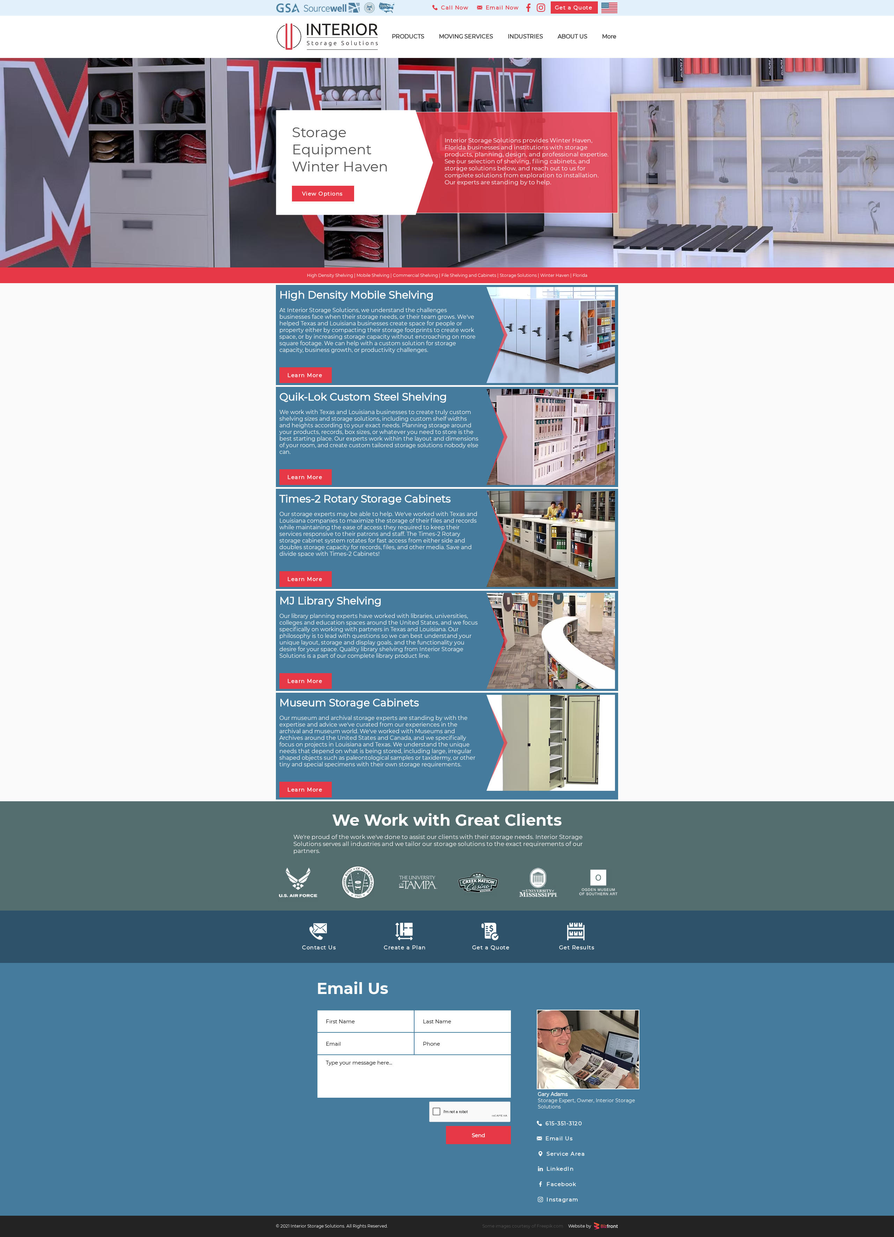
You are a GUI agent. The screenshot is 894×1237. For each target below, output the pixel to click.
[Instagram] (541, 7)
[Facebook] (528, 7)
